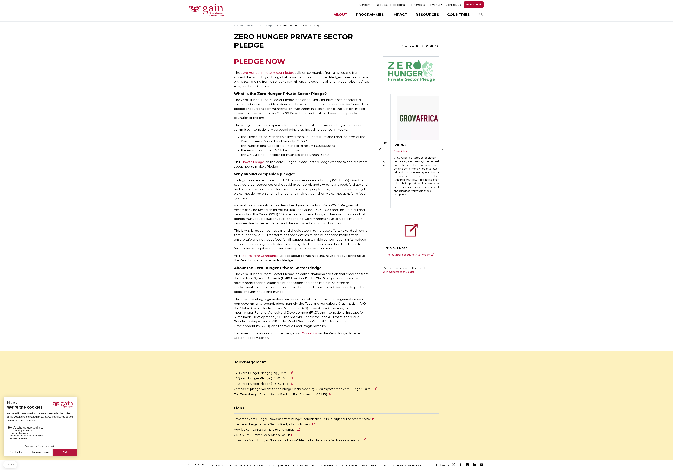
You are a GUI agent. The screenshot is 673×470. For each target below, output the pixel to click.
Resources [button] (427, 14)
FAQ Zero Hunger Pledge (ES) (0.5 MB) (261, 378)
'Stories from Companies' (260, 256)
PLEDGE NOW (259, 61)
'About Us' (310, 333)
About (250, 25)
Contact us (453, 4)
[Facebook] (460, 464)
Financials (418, 4)
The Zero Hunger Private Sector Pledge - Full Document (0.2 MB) (280, 394)
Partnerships (265, 25)
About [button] (340, 14)
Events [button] (435, 4)
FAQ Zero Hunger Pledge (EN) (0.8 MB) (262, 373)
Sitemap (218, 465)
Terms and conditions (246, 465)
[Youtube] (481, 464)
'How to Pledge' (253, 162)
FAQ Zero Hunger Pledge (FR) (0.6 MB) (261, 383)
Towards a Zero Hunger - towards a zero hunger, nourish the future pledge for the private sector (302, 419)
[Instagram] (467, 464)
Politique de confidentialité (290, 465)
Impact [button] (399, 14)
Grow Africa (393, 151)
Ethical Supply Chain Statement (396, 465)
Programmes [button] (370, 14)
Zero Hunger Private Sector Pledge (299, 25)
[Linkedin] (474, 464)
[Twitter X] (453, 464)
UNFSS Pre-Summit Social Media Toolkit (262, 435)
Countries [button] (458, 14)
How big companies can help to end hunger (265, 429)
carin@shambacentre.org (398, 271)
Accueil (238, 25)
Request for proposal (391, 4)
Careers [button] (364, 4)
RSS (364, 465)
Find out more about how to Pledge (407, 254)
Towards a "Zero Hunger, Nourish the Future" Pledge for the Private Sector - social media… (298, 440)
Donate (472, 4)
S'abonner (350, 465)
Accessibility (328, 465)
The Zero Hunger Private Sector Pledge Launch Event (272, 424)
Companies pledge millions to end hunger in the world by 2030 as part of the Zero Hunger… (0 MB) (303, 389)
